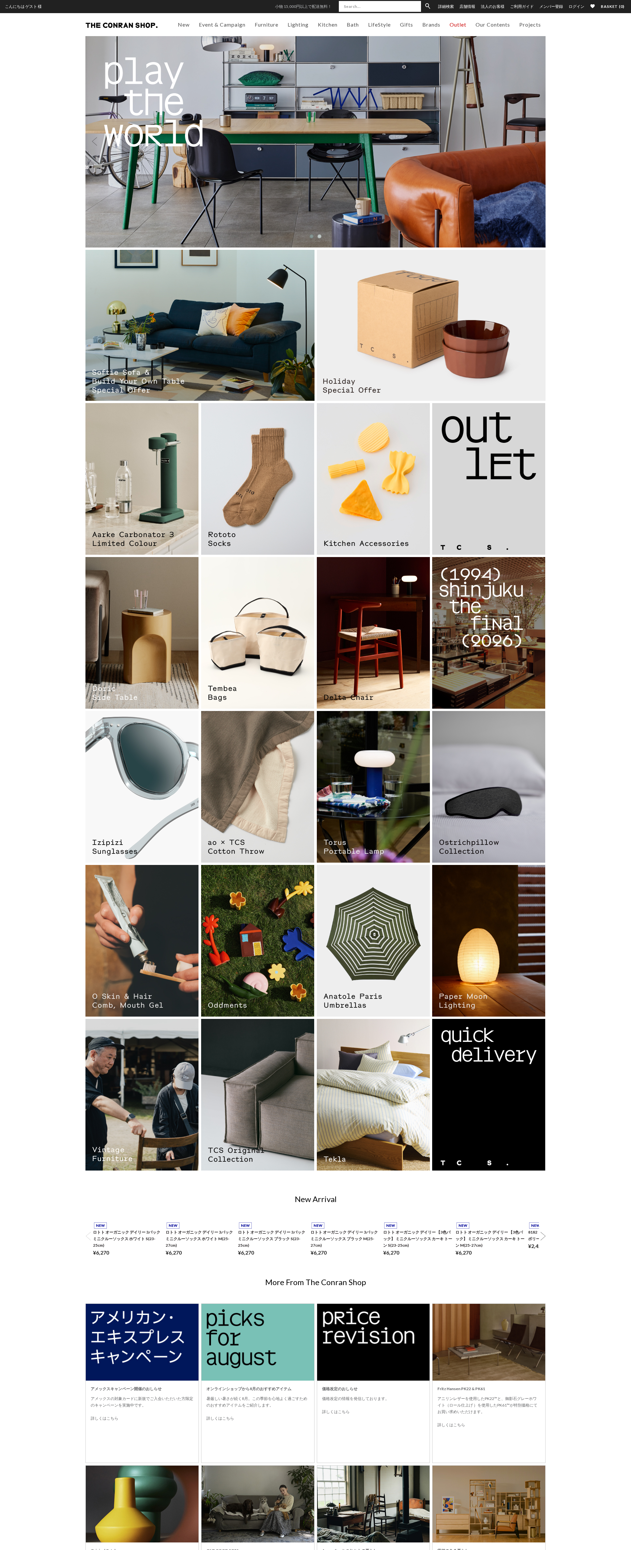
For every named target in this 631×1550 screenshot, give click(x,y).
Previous (94, 141)
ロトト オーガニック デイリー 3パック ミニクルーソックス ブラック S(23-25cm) (271, 1239)
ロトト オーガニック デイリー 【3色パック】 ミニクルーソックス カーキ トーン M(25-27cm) (490, 1239)
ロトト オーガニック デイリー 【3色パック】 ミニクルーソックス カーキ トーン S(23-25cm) (417, 1239)
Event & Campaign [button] (222, 24)
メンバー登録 (551, 7)
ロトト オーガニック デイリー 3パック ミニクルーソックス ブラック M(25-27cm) (344, 1239)
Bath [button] (353, 24)
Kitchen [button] (328, 24)
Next (536, 141)
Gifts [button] (406, 24)
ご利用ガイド (522, 7)
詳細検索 (446, 7)
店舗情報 (467, 7)
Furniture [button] (266, 24)
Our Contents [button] (493, 24)
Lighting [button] (298, 24)
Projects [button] (530, 24)
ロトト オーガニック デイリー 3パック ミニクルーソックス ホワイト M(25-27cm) (199, 1239)
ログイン (576, 6)
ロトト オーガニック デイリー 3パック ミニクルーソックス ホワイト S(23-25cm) (126, 1239)
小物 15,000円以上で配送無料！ (303, 6)
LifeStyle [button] (379, 24)
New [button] (184, 24)
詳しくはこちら (104, 1418)
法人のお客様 (492, 7)
